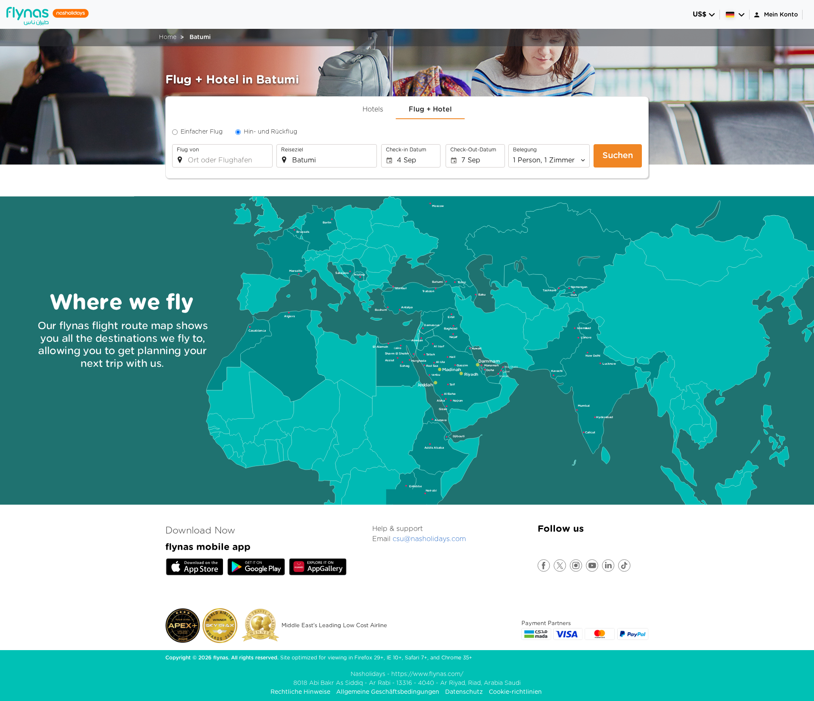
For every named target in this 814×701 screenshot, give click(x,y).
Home (167, 37)
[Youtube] (592, 565)
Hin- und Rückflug (270, 132)
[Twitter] (560, 565)
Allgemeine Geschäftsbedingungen (387, 692)
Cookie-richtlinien (515, 692)
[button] (704, 15)
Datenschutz (464, 692)
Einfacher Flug (202, 132)
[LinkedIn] (608, 565)
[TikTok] (624, 565)
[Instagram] (576, 565)
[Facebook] (544, 565)
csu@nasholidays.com (429, 539)
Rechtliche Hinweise (300, 692)
